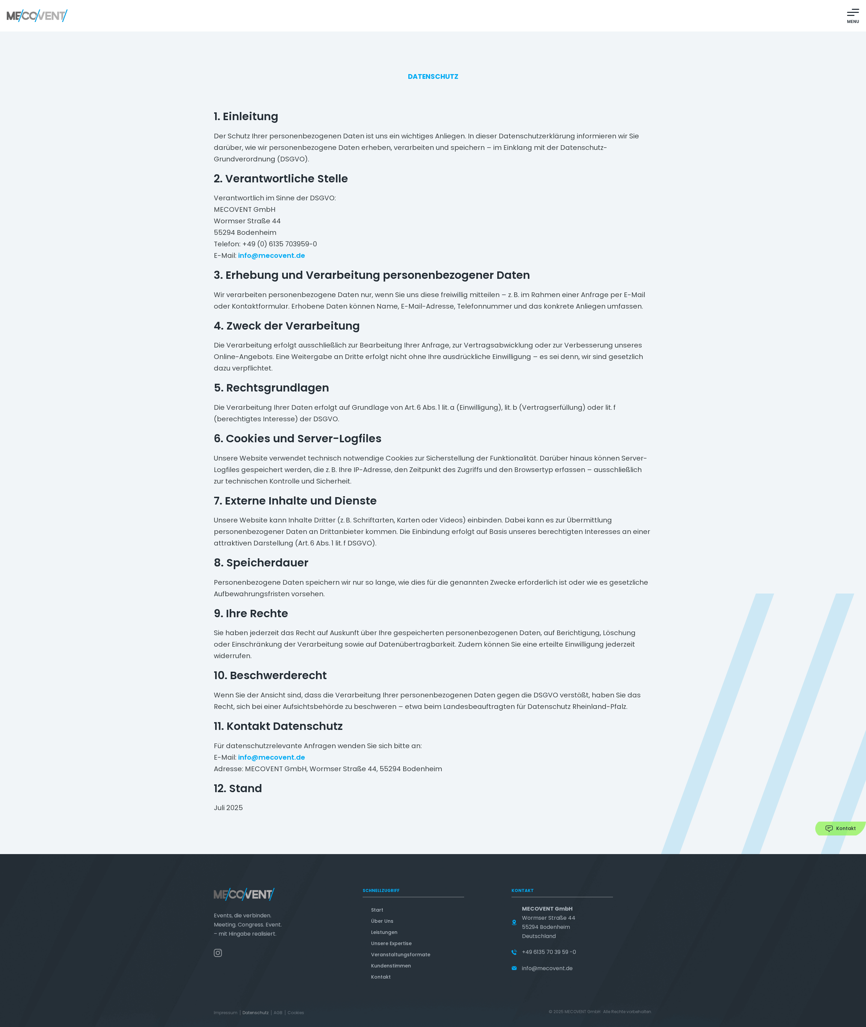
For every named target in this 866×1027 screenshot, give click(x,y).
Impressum (225, 1012)
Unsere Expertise (391, 943)
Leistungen (384, 932)
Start (377, 910)
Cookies (296, 1012)
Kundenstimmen (391, 965)
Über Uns (382, 921)
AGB (278, 1012)
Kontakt (381, 977)
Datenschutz (256, 1012)
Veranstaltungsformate (400, 954)
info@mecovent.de (271, 255)
